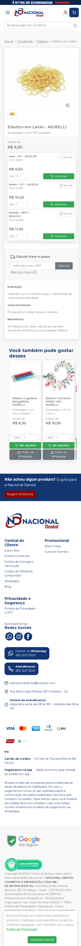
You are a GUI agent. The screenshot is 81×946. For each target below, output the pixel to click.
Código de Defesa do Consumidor (19, 573)
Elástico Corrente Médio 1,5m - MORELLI (58, 402)
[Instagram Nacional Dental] (18, 636)
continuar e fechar (42, 939)
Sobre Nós (12, 550)
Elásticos (42, 41)
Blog (8, 586)
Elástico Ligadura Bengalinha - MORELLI (24, 402)
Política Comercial (17, 556)
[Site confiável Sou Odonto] (23, 865)
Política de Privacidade (21, 929)
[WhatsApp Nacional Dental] (9, 636)
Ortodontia (25, 41)
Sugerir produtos (20, 494)
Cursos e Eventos (56, 552)
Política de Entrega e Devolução (19, 564)
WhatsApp (12, 581)
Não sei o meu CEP (24, 272)
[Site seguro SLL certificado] (23, 841)
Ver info (68, 157)
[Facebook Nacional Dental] (28, 636)
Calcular (64, 266)
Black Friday (53, 546)
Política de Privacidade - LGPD (21, 610)
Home (9, 41)
